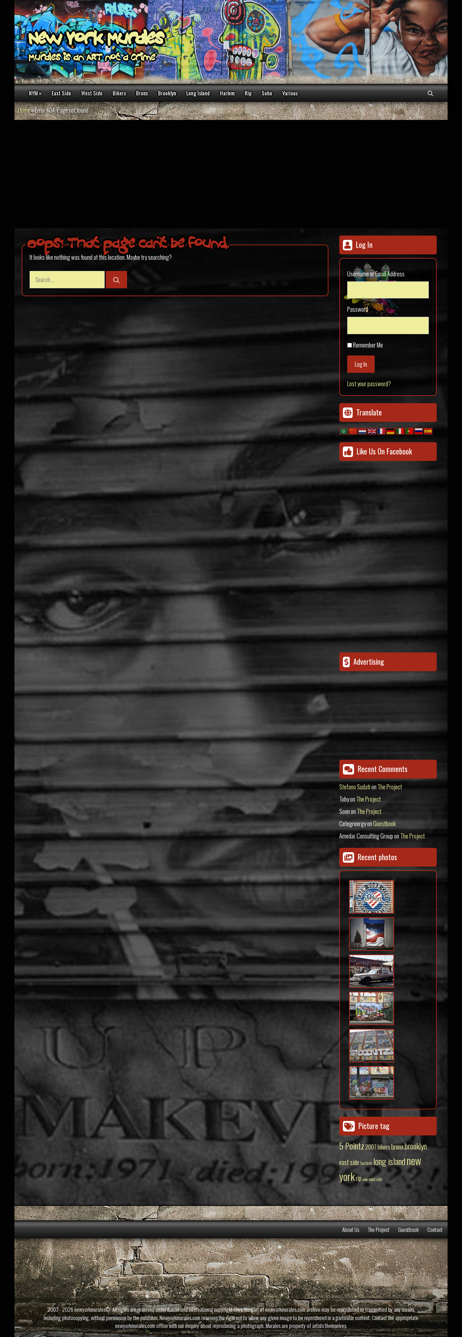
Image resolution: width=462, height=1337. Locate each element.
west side (375, 1179)
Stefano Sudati (354, 786)
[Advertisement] (231, 174)
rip (358, 1178)
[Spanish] (428, 430)
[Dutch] (362, 430)
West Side (92, 93)
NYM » (35, 93)
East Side (61, 93)
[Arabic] (344, 430)
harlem (366, 1162)
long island (389, 1161)
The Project (390, 786)
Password (357, 309)
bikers (384, 1147)
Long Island (198, 93)
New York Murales (96, 40)
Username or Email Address (376, 273)
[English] (372, 430)
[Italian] (400, 430)
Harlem (227, 93)
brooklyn (416, 1146)
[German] (391, 430)
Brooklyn (167, 93)
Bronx (142, 93)
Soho (267, 93)
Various (290, 93)
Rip (248, 93)
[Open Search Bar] (430, 93)
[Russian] (419, 430)
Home (24, 110)
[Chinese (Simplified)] (353, 430)
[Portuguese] (409, 430)
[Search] (116, 279)
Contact (435, 1229)
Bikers (119, 93)
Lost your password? (369, 383)
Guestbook (384, 823)
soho (365, 1179)
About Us (350, 1229)
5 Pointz (351, 1145)
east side (349, 1162)
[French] (381, 430)
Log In (361, 363)
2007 (370, 1147)
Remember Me (368, 344)
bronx (397, 1146)
